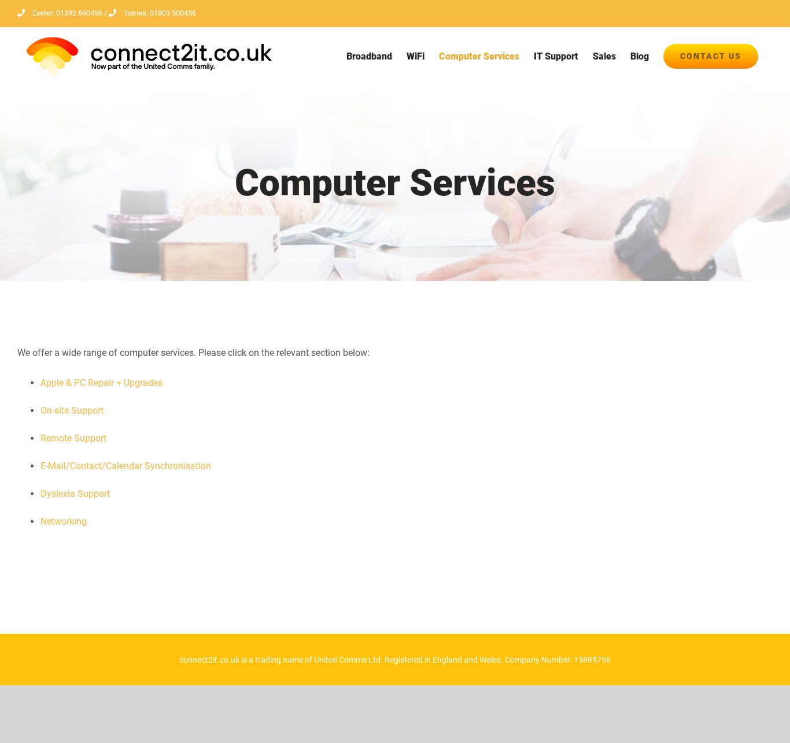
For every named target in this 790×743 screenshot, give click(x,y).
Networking (63, 521)
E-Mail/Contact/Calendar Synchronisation (125, 465)
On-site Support (72, 410)
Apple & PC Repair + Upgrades (101, 382)
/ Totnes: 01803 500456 (149, 13)
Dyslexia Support (75, 493)
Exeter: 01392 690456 (67, 13)
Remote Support (73, 438)
